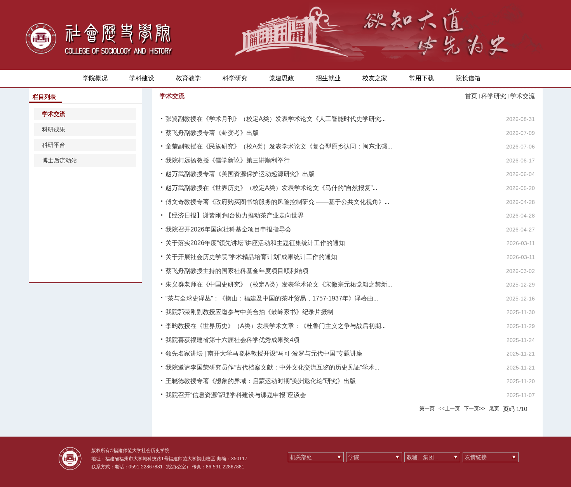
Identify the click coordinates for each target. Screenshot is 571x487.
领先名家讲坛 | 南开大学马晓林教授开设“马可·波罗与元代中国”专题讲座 (263, 353)
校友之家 (374, 78)
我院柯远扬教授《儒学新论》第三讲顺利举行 (227, 160)
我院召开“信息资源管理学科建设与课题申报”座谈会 (235, 395)
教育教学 (188, 78)
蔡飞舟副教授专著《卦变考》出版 (212, 133)
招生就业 (328, 78)
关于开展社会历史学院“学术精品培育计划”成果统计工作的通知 (251, 257)
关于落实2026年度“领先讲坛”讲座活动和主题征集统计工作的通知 (255, 243)
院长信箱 (468, 78)
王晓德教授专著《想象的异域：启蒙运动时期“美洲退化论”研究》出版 (260, 381)
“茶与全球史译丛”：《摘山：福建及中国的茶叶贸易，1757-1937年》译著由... (271, 298)
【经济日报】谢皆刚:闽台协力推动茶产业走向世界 (234, 215)
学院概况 (95, 78)
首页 (471, 96)
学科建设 (141, 78)
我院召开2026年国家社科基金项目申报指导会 (228, 229)
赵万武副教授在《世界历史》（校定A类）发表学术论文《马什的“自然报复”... (271, 188)
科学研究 (235, 78)
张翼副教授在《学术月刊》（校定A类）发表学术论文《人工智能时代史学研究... (275, 119)
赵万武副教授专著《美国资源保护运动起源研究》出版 (240, 174)
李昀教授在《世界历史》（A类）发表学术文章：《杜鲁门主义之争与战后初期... (275, 326)
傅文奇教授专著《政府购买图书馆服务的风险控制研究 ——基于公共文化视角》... (277, 202)
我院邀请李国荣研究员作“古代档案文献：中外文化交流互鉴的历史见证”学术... (272, 367)
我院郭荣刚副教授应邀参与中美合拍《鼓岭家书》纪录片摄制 (249, 312)
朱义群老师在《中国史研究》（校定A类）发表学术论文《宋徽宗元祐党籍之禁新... (278, 284)
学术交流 (522, 96)
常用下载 (421, 78)
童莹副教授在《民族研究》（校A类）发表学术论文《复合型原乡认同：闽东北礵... (278, 146)
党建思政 (281, 78)
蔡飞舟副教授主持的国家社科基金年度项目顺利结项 (236, 271)
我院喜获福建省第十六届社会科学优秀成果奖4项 (232, 340)
